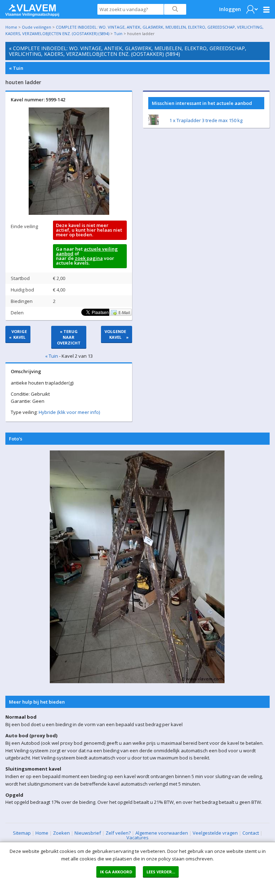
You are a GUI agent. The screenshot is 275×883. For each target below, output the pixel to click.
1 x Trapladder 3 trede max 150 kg (205, 120)
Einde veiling (24, 226)
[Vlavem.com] (32, 8)
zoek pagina (89, 258)
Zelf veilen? (118, 833)
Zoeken (61, 833)
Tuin (118, 33)
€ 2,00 (59, 278)
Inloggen (230, 9)
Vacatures (137, 837)
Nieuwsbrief (87, 833)
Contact (250, 833)
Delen (17, 312)
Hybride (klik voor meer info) (69, 412)
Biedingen (22, 301)
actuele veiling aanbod (87, 251)
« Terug (69, 337)
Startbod (20, 278)
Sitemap (22, 833)
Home (11, 27)
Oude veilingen (36, 27)
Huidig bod (22, 289)
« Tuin (16, 68)
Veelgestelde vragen (215, 833)
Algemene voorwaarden (161, 833)
